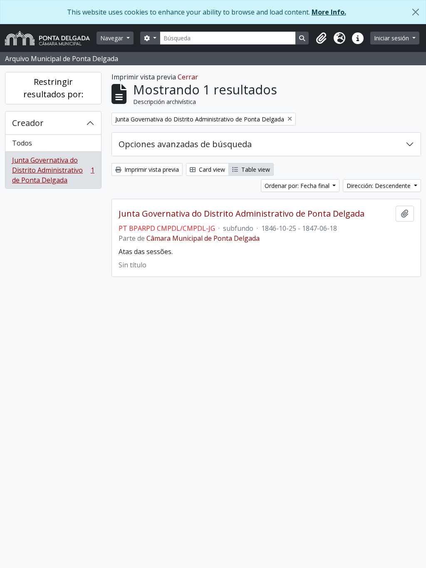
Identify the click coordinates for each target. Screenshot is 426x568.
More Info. (329, 12)
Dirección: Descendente (379, 186)
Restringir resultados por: (53, 88)
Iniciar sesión (392, 38)
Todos (22, 143)
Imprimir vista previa (151, 169)
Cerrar (188, 76)
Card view (211, 169)
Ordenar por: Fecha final (298, 186)
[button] (321, 38)
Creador (28, 122)
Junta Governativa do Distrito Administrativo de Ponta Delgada (53, 170)
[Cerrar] (416, 12)
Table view (255, 169)
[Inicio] (51, 38)
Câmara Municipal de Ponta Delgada (203, 238)
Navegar (112, 38)
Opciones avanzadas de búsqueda (185, 144)
